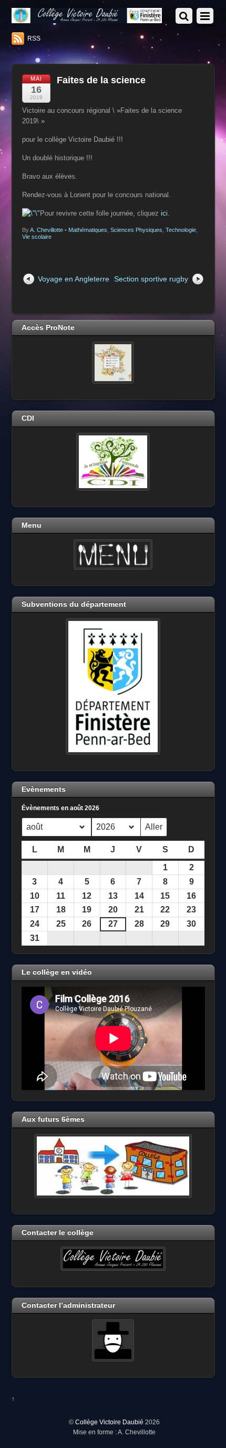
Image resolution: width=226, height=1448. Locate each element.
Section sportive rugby (151, 279)
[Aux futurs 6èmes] (113, 1166)
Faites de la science (101, 80)
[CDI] (113, 462)
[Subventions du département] (113, 686)
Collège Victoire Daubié (109, 1421)
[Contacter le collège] (113, 1259)
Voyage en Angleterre (73, 279)
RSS (33, 38)
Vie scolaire (37, 237)
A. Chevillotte (46, 230)
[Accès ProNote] (113, 363)
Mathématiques (87, 230)
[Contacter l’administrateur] (113, 1340)
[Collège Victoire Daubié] (87, 19)
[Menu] (113, 554)
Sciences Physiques (136, 230)
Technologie (181, 230)
